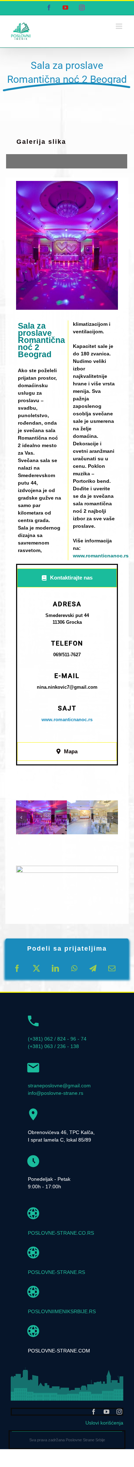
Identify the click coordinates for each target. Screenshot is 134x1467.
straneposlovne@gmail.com (59, 1085)
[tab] (67, 577)
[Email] (112, 968)
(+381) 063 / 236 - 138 (53, 1046)
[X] (36, 968)
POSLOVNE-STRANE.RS (56, 1272)
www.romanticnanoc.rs (101, 555)
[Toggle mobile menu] (119, 26)
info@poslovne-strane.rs (55, 1093)
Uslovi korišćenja (104, 1423)
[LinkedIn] (55, 968)
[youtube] (106, 1412)
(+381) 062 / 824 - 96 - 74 (57, 1039)
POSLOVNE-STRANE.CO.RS (61, 1233)
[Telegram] (93, 968)
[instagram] (119, 1412)
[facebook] (93, 1412)
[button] (21, 817)
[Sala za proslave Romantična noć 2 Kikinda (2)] (92, 817)
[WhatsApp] (74, 968)
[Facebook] (17, 968)
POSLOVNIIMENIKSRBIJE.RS (62, 1311)
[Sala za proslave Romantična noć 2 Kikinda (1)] (41, 817)
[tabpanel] (67, 666)
